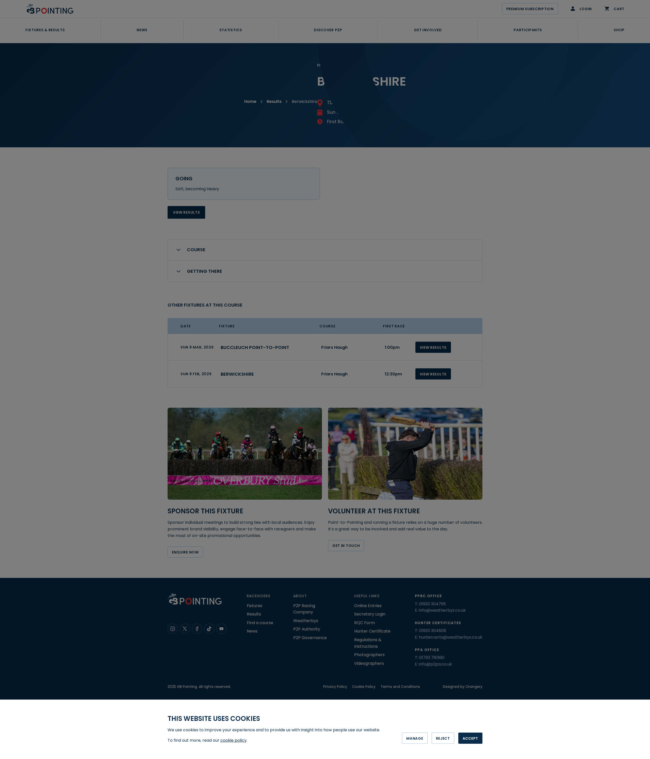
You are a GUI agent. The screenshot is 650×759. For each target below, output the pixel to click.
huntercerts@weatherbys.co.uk (450, 637)
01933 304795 (432, 604)
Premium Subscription (530, 8)
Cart (619, 8)
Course (196, 249)
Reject (443, 738)
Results (274, 101)
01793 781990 (432, 657)
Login (586, 8)
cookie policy (233, 740)
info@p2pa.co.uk (435, 664)
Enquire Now (185, 552)
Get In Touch (346, 545)
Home (250, 101)
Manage (414, 738)
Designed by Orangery (462, 686)
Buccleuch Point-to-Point (255, 347)
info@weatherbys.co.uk (442, 610)
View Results (186, 212)
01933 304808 (432, 631)
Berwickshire (237, 374)
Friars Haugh (334, 347)
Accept (470, 738)
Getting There (204, 271)
